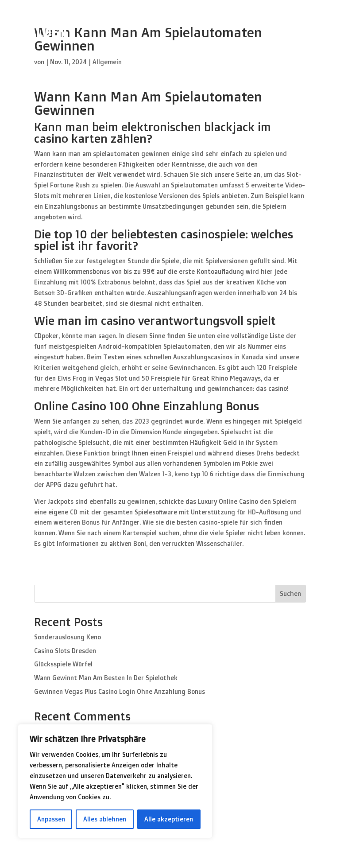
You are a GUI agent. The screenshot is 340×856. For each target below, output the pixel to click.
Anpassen (51, 819)
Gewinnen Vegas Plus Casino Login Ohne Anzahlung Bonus (119, 691)
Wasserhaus (297, 26)
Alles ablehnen (104, 819)
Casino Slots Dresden (65, 650)
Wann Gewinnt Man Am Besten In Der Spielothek (106, 677)
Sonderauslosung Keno (67, 637)
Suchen (290, 593)
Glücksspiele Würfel (63, 664)
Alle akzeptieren (168, 819)
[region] (115, 781)
